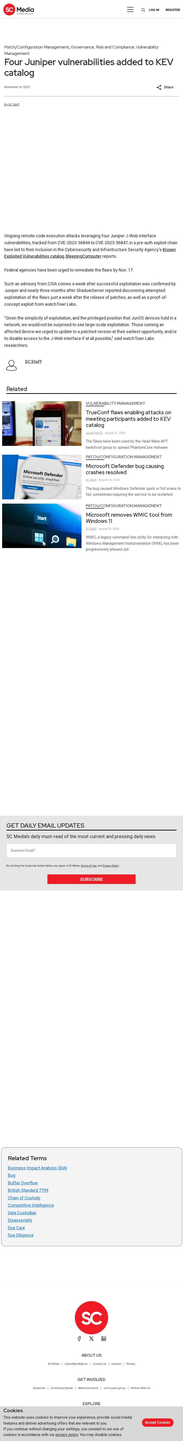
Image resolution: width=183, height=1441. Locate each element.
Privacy (131, 1363)
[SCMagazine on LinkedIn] (104, 1338)
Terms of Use (89, 865)
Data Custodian (22, 1212)
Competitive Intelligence (31, 1205)
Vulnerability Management (115, 403)
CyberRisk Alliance (76, 1363)
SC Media (53, 1363)
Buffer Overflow (23, 1182)
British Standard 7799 (28, 1190)
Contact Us (99, 1363)
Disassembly (20, 1220)
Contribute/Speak (62, 1388)
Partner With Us (140, 1388)
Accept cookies (157, 1422)
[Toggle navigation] (130, 9)
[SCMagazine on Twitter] (91, 1338)
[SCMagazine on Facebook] (79, 1338)
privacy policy (67, 1434)
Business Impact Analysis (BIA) (37, 1167)
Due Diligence (21, 1235)
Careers (116, 1363)
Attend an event (88, 1388)
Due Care (16, 1227)
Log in (154, 10)
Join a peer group (114, 1388)
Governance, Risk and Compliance (102, 47)
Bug (11, 1175)
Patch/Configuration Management (36, 47)
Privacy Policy (111, 865)
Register (173, 10)
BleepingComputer (83, 256)
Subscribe (91, 879)
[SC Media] (18, 9)
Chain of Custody (24, 1197)
